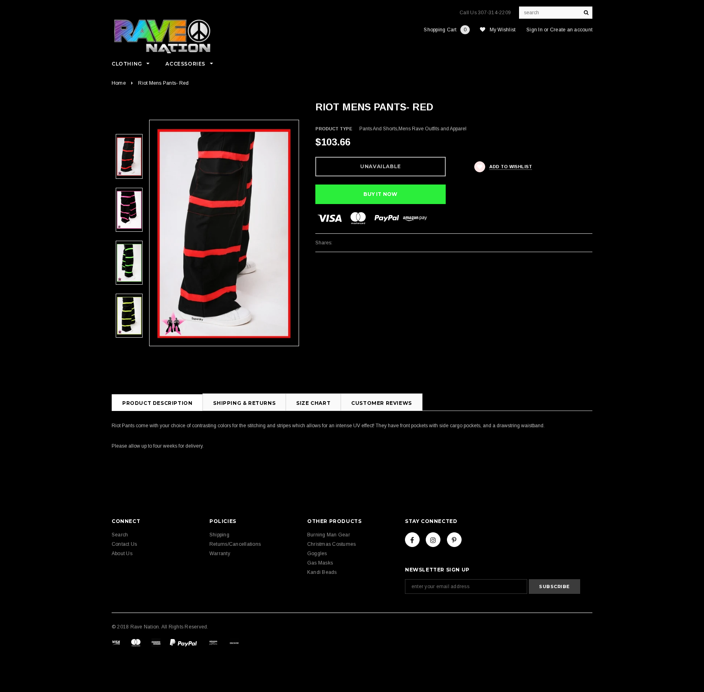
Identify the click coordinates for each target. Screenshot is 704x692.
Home (119, 83)
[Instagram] (433, 539)
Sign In (534, 30)
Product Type (333, 128)
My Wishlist (503, 30)
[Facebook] (412, 539)
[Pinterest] (454, 539)
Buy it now (380, 194)
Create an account (571, 30)
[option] (224, 233)
